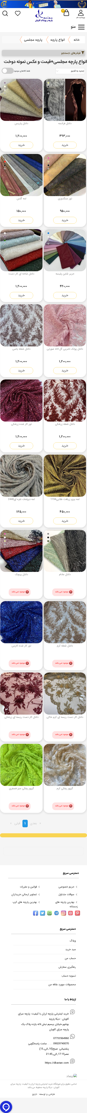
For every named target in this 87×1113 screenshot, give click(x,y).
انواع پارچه (57, 39)
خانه (77, 39)
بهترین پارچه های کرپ (25, 902)
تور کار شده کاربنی (21, 646)
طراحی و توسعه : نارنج (43, 1094)
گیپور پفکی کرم (65, 788)
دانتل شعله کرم (65, 646)
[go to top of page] (4, 1005)
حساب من (70, 958)
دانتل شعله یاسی (21, 349)
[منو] (81, 27)
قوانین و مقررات (29, 887)
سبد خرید (70, 950)
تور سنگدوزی (65, 198)
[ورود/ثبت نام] (81, 13)
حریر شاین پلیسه (65, 274)
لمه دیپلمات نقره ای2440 (21, 499)
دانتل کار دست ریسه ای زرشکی (21, 717)
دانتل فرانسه (64, 123)
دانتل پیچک (21, 574)
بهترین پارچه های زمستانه (66, 904)
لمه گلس (21, 198)
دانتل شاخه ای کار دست (21, 274)
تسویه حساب (69, 976)
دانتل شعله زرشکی (65, 424)
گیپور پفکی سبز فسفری (21, 788)
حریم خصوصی (66, 887)
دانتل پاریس (21, 123)
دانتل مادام (65, 574)
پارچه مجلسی (33, 39)
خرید (65, 145)
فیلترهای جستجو (71, 53)
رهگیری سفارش (67, 967)
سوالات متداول (66, 894)
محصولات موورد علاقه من (62, 985)
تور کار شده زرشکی (21, 424)
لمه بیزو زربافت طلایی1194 (65, 499)
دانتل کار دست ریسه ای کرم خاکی (65, 717)
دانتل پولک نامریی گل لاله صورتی (65, 349)
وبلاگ (73, 941)
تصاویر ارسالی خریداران (24, 894)
